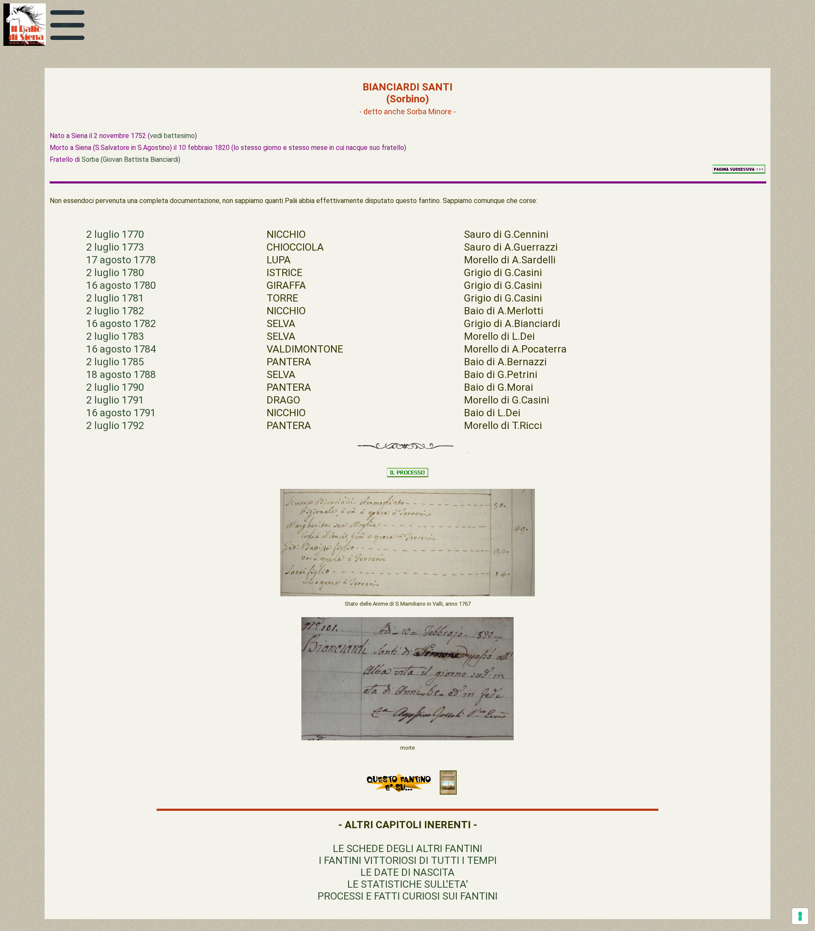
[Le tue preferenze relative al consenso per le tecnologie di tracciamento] (800, 916)
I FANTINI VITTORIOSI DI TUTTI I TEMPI (408, 860)
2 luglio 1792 (115, 426)
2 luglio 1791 (115, 400)
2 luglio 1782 (115, 311)
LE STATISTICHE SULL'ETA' (407, 884)
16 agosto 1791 (121, 413)
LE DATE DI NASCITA (407, 872)
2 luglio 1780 (115, 273)
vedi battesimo (172, 136)
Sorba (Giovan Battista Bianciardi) (131, 159)
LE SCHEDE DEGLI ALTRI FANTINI (407, 849)
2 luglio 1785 (115, 362)
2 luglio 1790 (115, 387)
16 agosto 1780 (121, 285)
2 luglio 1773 (115, 247)
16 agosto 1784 (121, 349)
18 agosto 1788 (121, 375)
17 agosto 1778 (121, 260)
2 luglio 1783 (115, 336)
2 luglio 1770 (115, 234)
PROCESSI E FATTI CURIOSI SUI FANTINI (407, 896)
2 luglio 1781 (115, 298)
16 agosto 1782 (121, 324)
